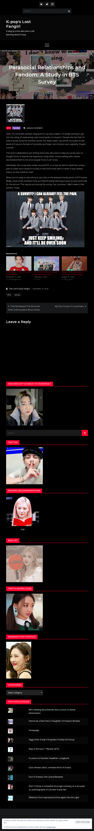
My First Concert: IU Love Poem (69, 306)
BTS (8, 128)
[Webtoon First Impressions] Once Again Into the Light (54, 797)
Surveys (16, 128)
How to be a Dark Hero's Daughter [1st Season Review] (54, 721)
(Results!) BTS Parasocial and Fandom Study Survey (45, 273)
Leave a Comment (34, 128)
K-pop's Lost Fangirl (18, 24)
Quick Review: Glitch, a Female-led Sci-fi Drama (50, 767)
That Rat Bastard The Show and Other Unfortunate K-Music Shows (24, 308)
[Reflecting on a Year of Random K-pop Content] (18, 263)
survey (17, 295)
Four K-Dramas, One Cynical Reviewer (46, 776)
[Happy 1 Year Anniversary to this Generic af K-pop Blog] (74, 263)
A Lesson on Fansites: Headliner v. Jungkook (49, 758)
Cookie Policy (51, 827)
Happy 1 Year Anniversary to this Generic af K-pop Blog (73, 273)
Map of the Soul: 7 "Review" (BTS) (44, 749)
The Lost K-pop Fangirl (19, 288)
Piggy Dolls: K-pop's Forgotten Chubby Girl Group (51, 739)
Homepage (34, 730)
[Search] (69, 11)
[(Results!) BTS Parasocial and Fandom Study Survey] (46, 263)
